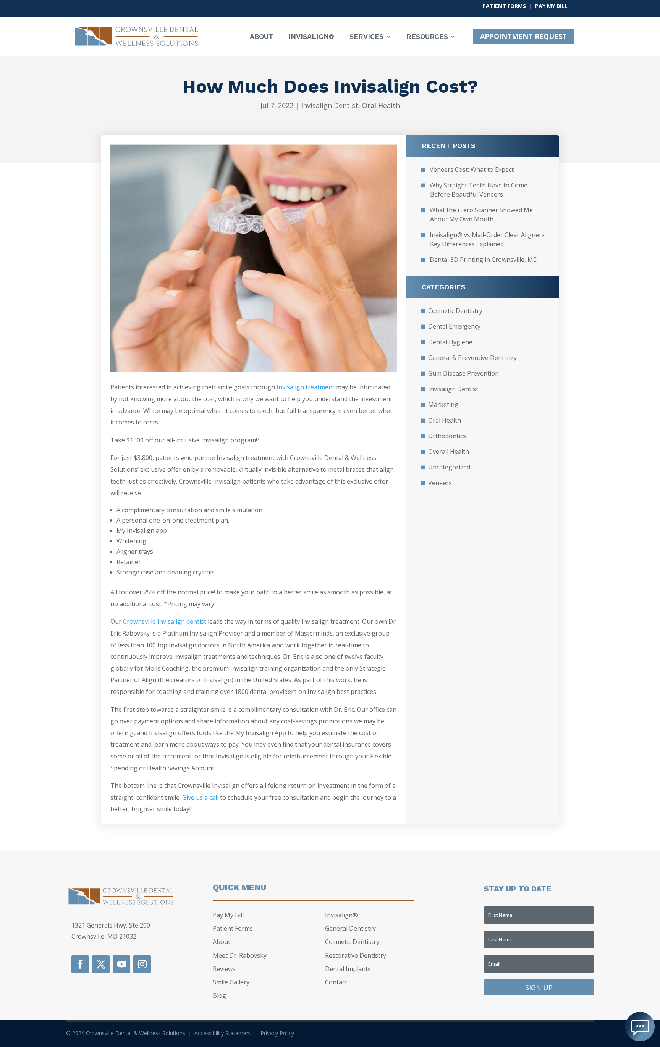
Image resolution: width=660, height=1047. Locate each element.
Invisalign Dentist (329, 105)
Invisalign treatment (306, 387)
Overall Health (448, 451)
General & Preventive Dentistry (472, 357)
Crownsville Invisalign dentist (164, 621)
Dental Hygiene (450, 342)
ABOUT (261, 37)
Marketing (443, 404)
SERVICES (366, 37)
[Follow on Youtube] (121, 964)
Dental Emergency (454, 326)
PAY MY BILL (551, 6)
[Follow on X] (101, 964)
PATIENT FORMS (504, 6)
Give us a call (200, 797)
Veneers (440, 483)
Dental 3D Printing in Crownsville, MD (484, 259)
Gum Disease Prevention (463, 373)
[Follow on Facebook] (80, 964)
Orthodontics (447, 436)
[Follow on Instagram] (142, 964)
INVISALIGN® (311, 37)
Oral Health (381, 105)
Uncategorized (449, 467)
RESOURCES (427, 37)
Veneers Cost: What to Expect (472, 169)
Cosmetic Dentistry (455, 311)
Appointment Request (523, 36)
